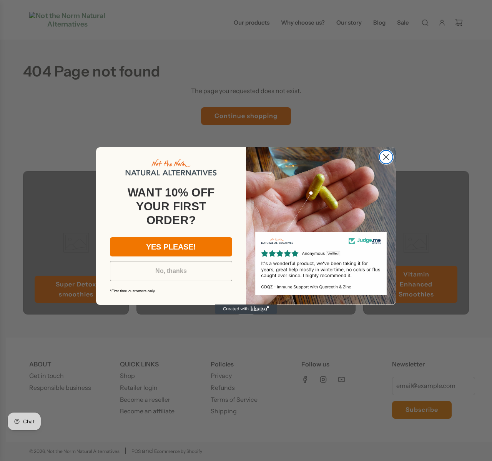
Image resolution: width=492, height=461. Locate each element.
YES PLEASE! (171, 246)
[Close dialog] (386, 157)
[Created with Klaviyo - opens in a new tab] (246, 309)
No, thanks (171, 270)
